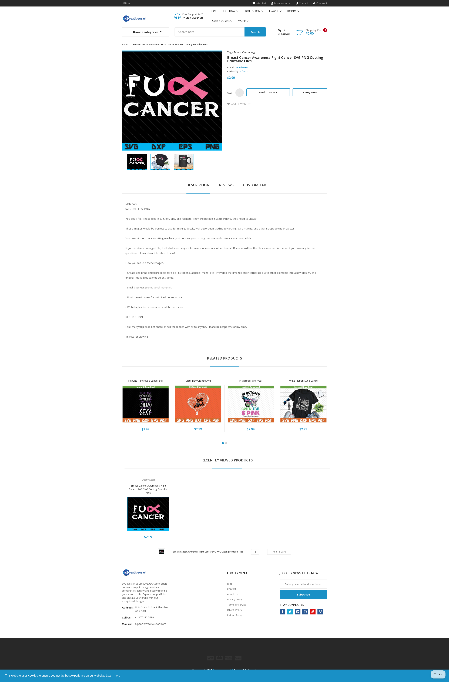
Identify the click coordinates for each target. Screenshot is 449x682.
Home (125, 44)
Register (285, 33)
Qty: (229, 92)
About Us (232, 594)
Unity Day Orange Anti (198, 380)
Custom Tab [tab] (254, 185)
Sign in (282, 30)
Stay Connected (292, 605)
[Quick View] (159, 406)
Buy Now (311, 92)
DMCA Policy (234, 610)
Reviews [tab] (226, 185)
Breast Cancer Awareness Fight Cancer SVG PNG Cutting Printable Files (148, 489)
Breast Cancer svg (244, 52)
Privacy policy (234, 599)
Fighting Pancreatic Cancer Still (145, 380)
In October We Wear (250, 380)
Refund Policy (235, 615)
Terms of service (236, 604)
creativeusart (243, 67)
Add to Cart (269, 92)
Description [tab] (198, 185)
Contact (231, 589)
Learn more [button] (113, 675)
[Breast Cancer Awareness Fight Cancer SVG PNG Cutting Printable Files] (137, 161)
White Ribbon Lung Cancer (304, 380)
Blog (229, 583)
